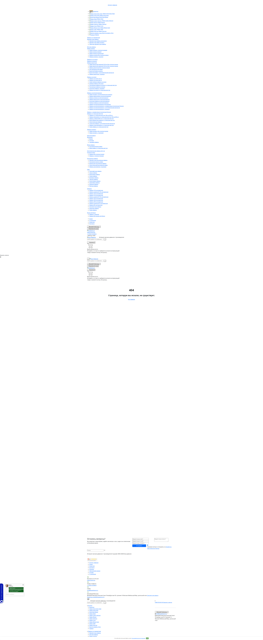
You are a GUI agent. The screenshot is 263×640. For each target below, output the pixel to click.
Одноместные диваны (95, 207)
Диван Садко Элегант (107, 20)
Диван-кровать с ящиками (96, 133)
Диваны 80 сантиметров (95, 205)
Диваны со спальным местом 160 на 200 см (101, 115)
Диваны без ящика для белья (97, 216)
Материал (90, 137)
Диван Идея (100, 19)
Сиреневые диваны (94, 182)
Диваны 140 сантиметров (96, 193)
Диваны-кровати (91, 129)
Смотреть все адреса (152, 595)
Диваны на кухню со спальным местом (99, 90)
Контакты (91, 223)
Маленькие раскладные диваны (97, 163)
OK (147, 638)
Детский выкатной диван (96, 69)
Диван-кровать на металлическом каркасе (100, 94)
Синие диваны (93, 176)
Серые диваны (93, 173)
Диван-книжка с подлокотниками (98, 50)
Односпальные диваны (95, 122)
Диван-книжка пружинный (96, 53)
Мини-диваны (91, 145)
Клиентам (92, 222)
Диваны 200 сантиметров (96, 202)
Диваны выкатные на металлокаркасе (99, 99)
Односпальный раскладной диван (98, 165)
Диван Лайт (100, 29)
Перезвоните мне (93, 228)
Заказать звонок (167, 602)
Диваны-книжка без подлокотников (98, 55)
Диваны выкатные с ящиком (97, 74)
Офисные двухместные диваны (97, 44)
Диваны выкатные (92, 63)
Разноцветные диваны (95, 171)
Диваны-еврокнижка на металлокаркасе (100, 96)
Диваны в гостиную (92, 59)
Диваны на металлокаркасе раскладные (100, 104)
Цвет (88, 169)
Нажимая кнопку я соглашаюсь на (159, 547)
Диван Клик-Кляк (104, 15)
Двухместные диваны (93, 39)
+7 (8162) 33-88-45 (91, 234)
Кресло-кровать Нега (107, 33)
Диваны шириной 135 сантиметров (98, 192)
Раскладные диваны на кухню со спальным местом (103, 85)
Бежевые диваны (93, 178)
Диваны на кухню (91, 77)
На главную (131, 299)
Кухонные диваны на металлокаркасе (99, 101)
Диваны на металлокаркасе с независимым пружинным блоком (106, 106)
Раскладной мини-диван (95, 146)
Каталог (90, 605)
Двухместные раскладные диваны (98, 160)
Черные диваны (93, 179)
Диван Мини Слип (105, 28)
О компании (92, 220)
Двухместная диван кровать (96, 42)
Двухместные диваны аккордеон (98, 41)
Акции (91, 219)
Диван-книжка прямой (95, 52)
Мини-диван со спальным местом (98, 148)
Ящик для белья (91, 213)
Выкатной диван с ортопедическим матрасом (101, 72)
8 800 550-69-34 (91, 232)
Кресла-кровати (91, 135)
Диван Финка (101, 22)
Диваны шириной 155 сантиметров (98, 197)
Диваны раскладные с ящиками (97, 167)
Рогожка (91, 140)
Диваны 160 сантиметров (96, 198)
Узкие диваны (93, 210)
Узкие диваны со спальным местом (98, 127)
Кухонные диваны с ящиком (96, 88)
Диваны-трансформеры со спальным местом (101, 125)
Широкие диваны (94, 208)
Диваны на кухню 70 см (95, 78)
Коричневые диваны (94, 181)
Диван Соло (100, 26)
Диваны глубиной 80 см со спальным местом (101, 118)
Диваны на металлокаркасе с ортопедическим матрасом (104, 107)
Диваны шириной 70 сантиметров (98, 203)
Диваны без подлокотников (96, 154)
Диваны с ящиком (94, 214)
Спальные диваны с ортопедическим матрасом (102, 123)
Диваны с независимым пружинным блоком (99, 112)
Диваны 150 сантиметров (96, 195)
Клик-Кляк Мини (103, 17)
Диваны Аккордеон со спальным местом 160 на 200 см (104, 117)
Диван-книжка (91, 48)
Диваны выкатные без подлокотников (99, 67)
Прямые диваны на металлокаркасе (99, 103)
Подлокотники (91, 152)
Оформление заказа (94, 571)
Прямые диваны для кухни (96, 83)
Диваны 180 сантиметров (96, 200)
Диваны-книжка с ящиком (96, 57)
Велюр (91, 139)
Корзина (91, 569)
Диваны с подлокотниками (96, 156)
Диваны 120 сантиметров (96, 190)
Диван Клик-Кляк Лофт (108, 13)
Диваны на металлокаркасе (94, 93)
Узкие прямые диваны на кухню (97, 82)
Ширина (89, 188)
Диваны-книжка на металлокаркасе (98, 98)
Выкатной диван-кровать (96, 71)
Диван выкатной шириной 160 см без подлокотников (103, 66)
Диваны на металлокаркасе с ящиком (99, 109)
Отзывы (91, 572)
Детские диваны (91, 47)
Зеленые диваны (93, 184)
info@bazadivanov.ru (92, 590)
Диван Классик (102, 31)
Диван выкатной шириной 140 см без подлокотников (103, 64)
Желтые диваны (93, 186)
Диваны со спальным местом (95, 113)
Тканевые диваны (94, 142)
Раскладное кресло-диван (96, 162)
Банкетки (95, 11)
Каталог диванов (93, 562)
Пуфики (97, 35)
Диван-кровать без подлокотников (98, 131)
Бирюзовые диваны (94, 174)
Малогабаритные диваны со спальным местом (102, 120)
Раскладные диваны (92, 158)
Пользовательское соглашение (138, 638)
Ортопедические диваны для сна (96, 151)
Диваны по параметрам (93, 37)
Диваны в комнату (92, 61)
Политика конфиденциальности (95, 597)
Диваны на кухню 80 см (95, 80)
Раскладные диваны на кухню (97, 87)
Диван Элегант (102, 24)
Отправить (139, 545)
